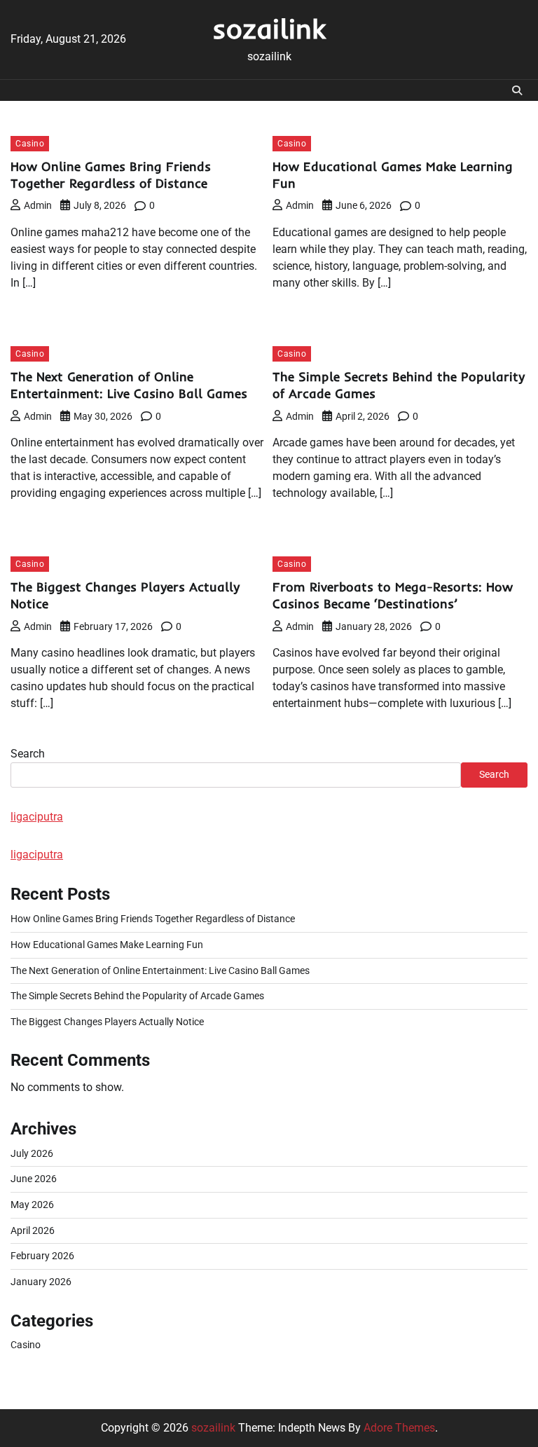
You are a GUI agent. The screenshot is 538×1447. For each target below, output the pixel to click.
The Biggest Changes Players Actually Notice (107, 1022)
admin (38, 205)
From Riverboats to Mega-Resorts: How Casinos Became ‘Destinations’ (393, 595)
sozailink (269, 28)
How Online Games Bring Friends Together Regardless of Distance (111, 174)
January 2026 (41, 1282)
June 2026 (34, 1179)
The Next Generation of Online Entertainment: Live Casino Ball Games (129, 385)
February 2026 (42, 1256)
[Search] (516, 90)
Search (28, 753)
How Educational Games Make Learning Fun (107, 945)
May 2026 (32, 1205)
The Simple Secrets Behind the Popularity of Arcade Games (137, 996)
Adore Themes (399, 1427)
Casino (29, 143)
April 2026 (33, 1231)
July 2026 (32, 1154)
